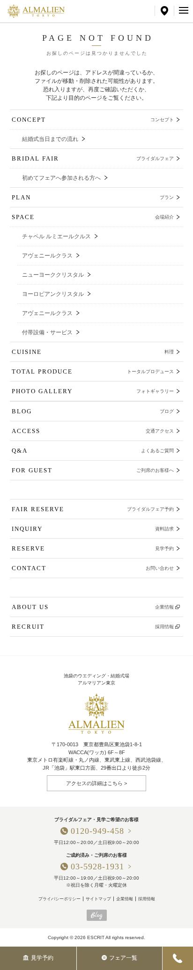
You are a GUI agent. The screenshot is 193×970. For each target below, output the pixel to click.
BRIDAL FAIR (93, 158)
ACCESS (93, 430)
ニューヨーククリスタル (53, 275)
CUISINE (93, 351)
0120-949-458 (97, 831)
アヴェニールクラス (47, 255)
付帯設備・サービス (47, 332)
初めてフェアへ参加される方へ (61, 178)
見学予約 (42, 958)
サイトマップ (98, 899)
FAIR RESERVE (93, 509)
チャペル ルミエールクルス (56, 236)
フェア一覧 (123, 958)
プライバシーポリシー (59, 899)
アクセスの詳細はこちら (94, 783)
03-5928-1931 (97, 866)
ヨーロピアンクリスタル (53, 294)
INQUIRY (93, 528)
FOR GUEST (93, 470)
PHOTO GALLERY (93, 391)
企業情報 (124, 899)
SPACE (93, 216)
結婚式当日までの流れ (50, 139)
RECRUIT (93, 626)
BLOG (93, 411)
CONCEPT (93, 119)
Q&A (93, 450)
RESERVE (93, 548)
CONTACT (93, 568)
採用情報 (146, 899)
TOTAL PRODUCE (93, 371)
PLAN (93, 197)
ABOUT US (93, 606)
